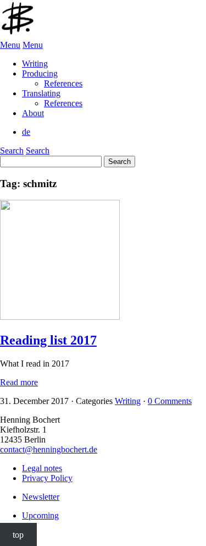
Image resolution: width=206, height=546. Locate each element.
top (18, 534)
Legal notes (42, 468)
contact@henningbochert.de (48, 449)
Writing (128, 401)
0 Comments (170, 401)
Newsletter (40, 496)
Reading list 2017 (48, 340)
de (26, 131)
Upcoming (40, 515)
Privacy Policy (47, 478)
